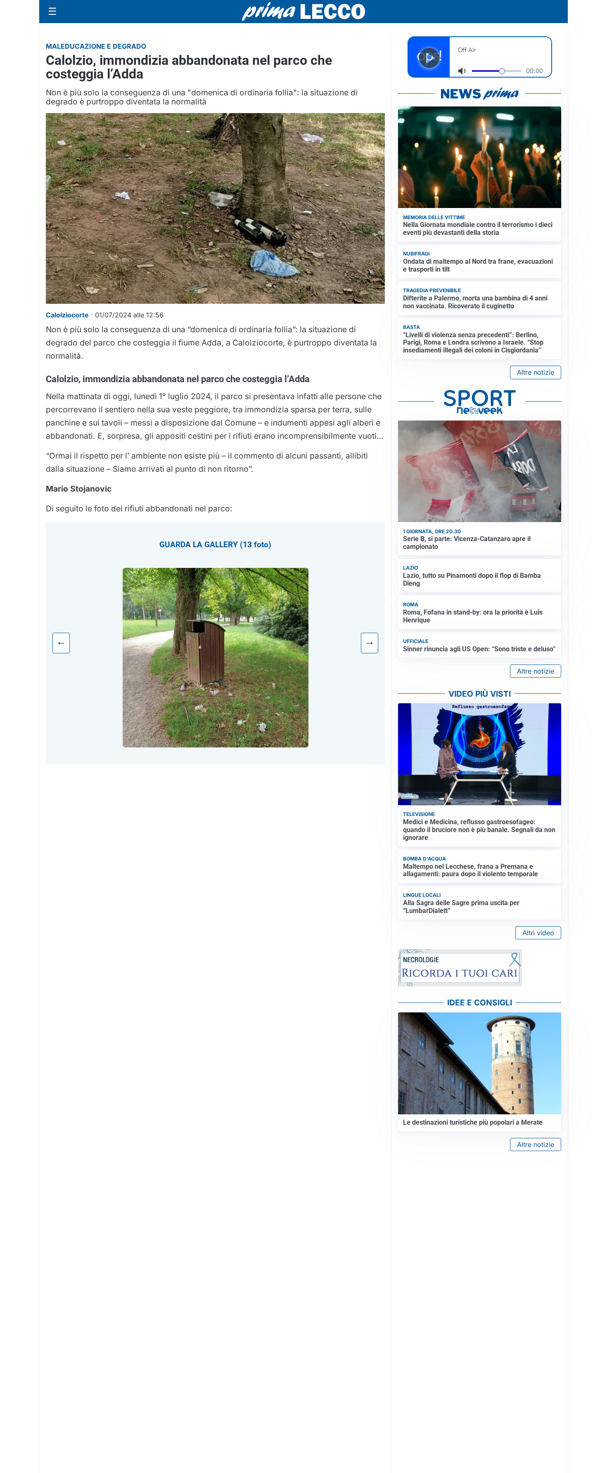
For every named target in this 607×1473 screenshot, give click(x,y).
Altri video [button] (538, 933)
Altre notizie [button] (535, 372)
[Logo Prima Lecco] (303, 11)
